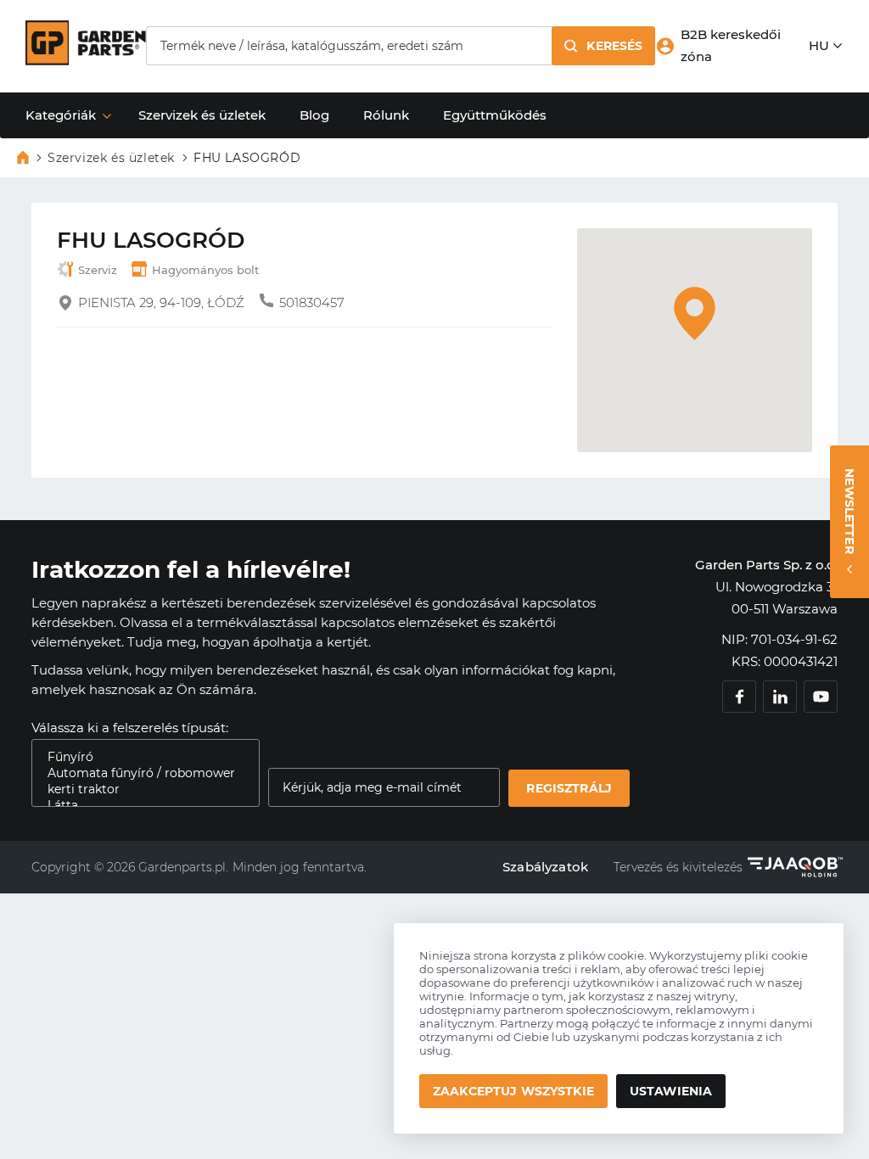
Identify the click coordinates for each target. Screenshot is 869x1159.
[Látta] (139, 806)
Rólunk (386, 115)
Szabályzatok (545, 867)
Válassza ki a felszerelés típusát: (129, 727)
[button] (603, 45)
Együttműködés (495, 115)
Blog (314, 115)
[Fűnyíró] (139, 757)
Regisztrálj (569, 788)
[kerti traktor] (139, 789)
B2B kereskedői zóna (731, 45)
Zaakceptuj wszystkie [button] (513, 1091)
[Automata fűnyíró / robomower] (139, 773)
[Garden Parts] (85, 61)
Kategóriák (60, 115)
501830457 (312, 302)
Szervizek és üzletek (202, 115)
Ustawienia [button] (671, 1091)
